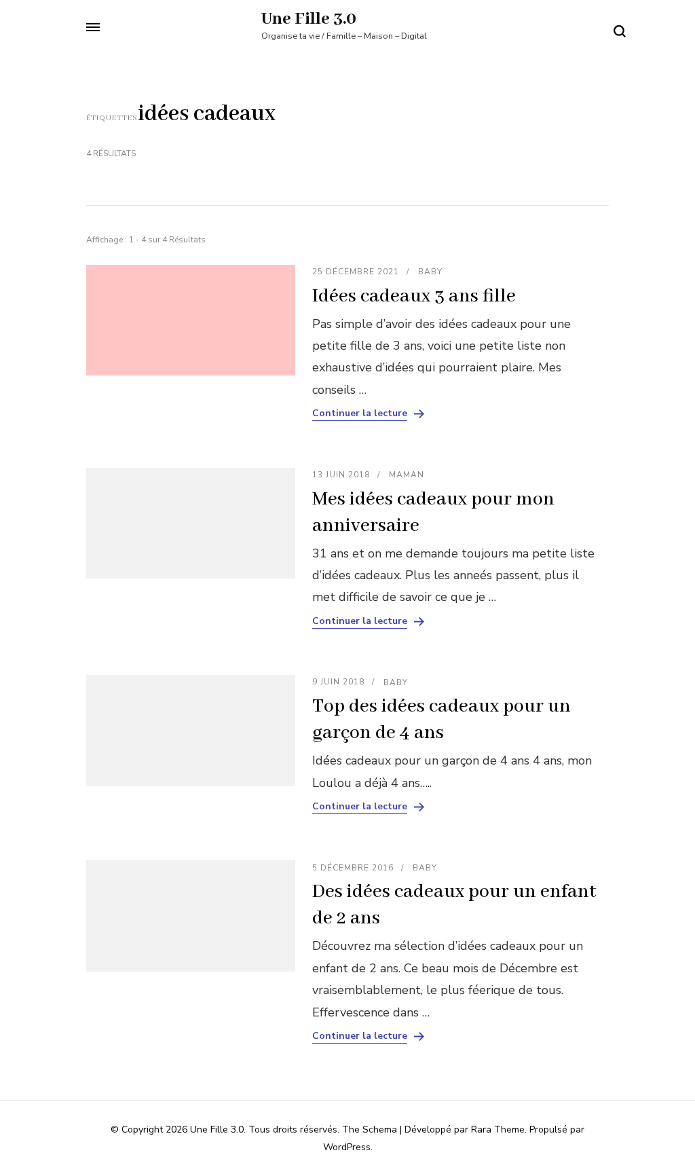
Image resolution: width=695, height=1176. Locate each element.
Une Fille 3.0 (308, 19)
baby (430, 271)
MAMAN (406, 474)
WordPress (347, 1147)
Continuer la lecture (359, 413)
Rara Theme (498, 1129)
